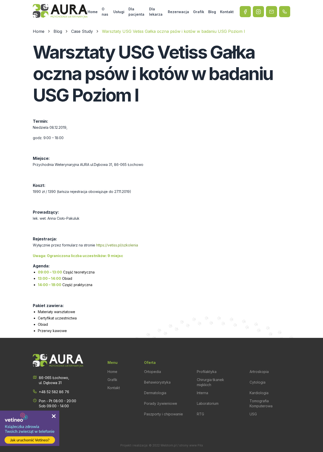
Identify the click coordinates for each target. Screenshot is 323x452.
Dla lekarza (156, 11)
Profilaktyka (207, 371)
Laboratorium (208, 403)
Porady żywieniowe (160, 403)
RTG (200, 414)
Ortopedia (152, 371)
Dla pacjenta (136, 11)
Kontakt (227, 12)
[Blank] (258, 11)
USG (253, 414)
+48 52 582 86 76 (54, 392)
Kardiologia (259, 393)
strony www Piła (191, 445)
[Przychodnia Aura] (245, 11)
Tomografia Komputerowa (261, 403)
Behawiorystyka (157, 382)
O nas (105, 11)
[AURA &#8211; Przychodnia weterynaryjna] (60, 11)
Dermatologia (155, 393)
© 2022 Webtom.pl (163, 445)
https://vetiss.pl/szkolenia (117, 245)
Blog (212, 12)
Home (93, 12)
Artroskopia (259, 371)
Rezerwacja (178, 12)
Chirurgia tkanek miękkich (210, 382)
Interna (202, 393)
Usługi (118, 12)
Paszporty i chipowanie (163, 414)
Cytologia (257, 382)
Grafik (198, 12)
